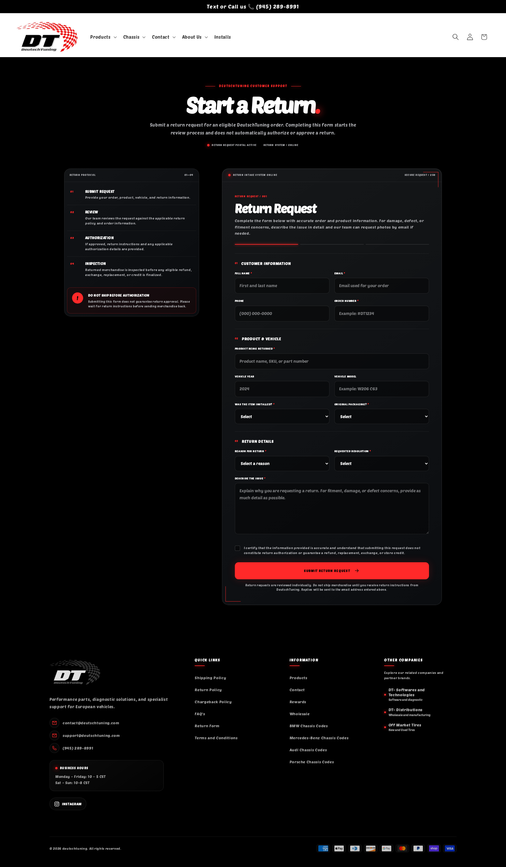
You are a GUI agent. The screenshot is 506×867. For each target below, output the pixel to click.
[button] (102, 37)
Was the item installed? (255, 404)
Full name (243, 273)
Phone (239, 300)
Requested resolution (352, 451)
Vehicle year (245, 376)
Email (339, 273)
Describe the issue (250, 478)
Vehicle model (345, 376)
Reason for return (250, 451)
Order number (346, 300)
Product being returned (255, 348)
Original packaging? (351, 404)
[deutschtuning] (74, 672)
